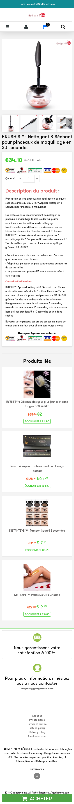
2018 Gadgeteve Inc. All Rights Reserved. (27, 792)
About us (37, 715)
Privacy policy (37, 719)
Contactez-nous (37, 736)
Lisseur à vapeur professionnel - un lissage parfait (37, 468)
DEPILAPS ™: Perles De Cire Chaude (37, 594)
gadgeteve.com (61, 792)
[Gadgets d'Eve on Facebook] (37, 776)
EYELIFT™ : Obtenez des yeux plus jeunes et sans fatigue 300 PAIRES (37, 404)
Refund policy (37, 728)
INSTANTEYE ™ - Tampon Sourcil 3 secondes (37, 530)
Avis (38, 160)
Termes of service (37, 724)
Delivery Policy (37, 732)
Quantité (10, 178)
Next (69, 122)
